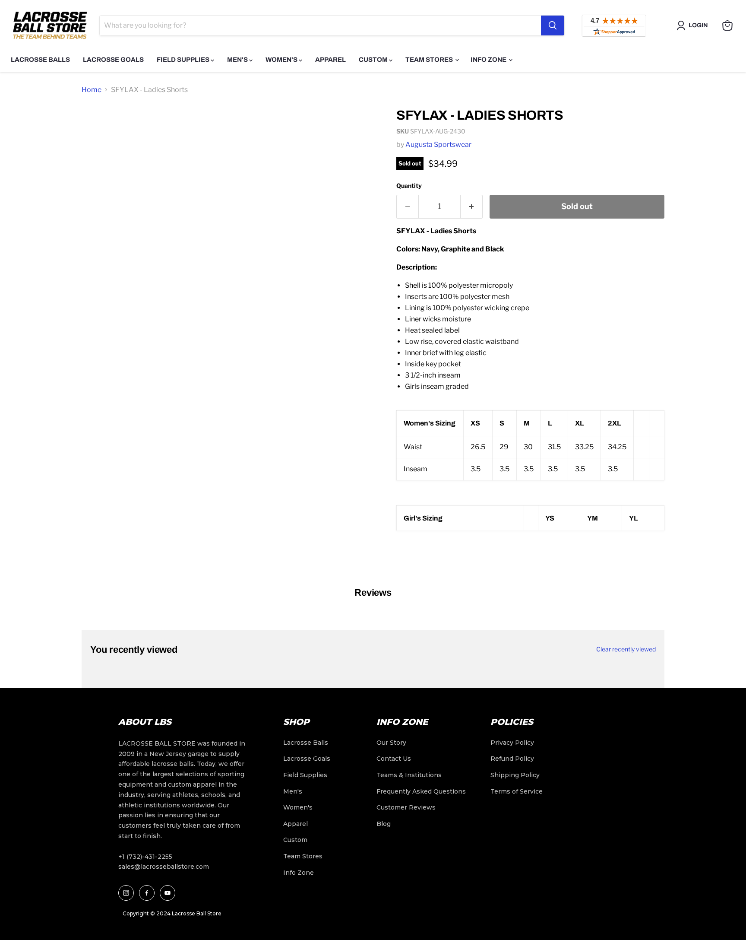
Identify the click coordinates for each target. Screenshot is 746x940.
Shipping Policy (515, 775)
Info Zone (489, 59)
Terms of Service (516, 791)
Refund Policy (512, 758)
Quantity (409, 185)
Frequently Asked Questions (421, 791)
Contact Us (393, 758)
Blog (383, 824)
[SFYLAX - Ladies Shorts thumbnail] (98, 125)
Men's (238, 59)
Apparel (330, 59)
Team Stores (429, 59)
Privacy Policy (512, 742)
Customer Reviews (406, 807)
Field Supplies (184, 59)
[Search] (552, 25)
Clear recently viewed (626, 649)
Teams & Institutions (409, 775)
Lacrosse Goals (113, 59)
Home (91, 90)
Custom (374, 59)
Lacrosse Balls (40, 59)
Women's (282, 59)
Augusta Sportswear (438, 144)
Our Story (391, 742)
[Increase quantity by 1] (472, 207)
